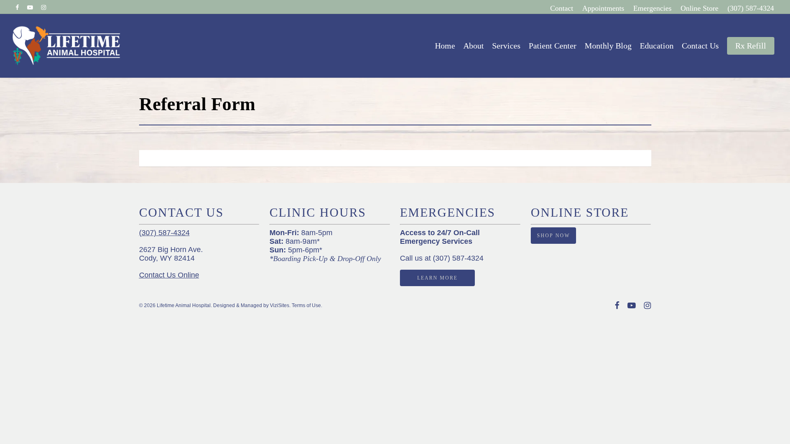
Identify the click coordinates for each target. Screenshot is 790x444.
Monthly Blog (608, 45)
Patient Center (552, 45)
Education (657, 45)
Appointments (603, 8)
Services (506, 45)
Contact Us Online (169, 275)
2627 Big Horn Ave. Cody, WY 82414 (171, 253)
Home (445, 45)
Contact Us (700, 45)
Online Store (699, 8)
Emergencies (652, 8)
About (473, 45)
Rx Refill (750, 45)
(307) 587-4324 (750, 8)
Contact (561, 8)
